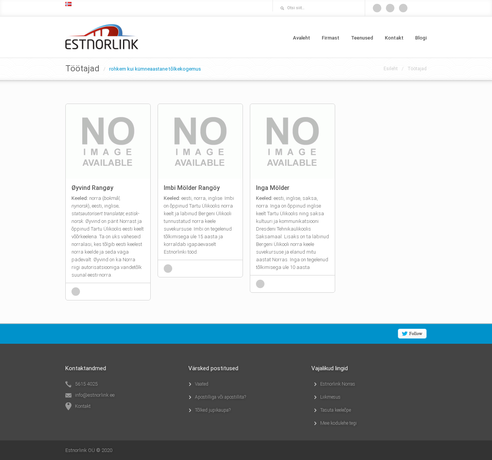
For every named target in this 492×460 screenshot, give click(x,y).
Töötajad (417, 68)
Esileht (391, 68)
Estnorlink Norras (337, 384)
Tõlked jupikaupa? (213, 410)
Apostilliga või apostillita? (220, 397)
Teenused (362, 38)
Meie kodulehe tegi (338, 423)
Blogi (421, 38)
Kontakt (394, 38)
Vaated (201, 384)
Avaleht (301, 38)
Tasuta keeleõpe (335, 410)
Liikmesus (330, 397)
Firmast (330, 38)
